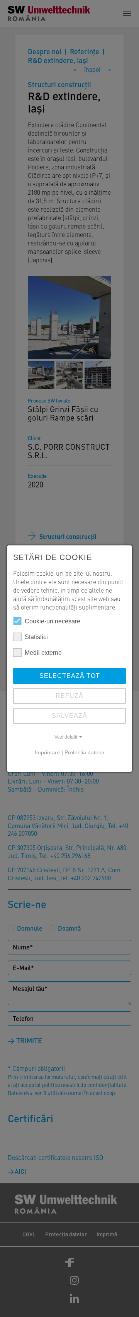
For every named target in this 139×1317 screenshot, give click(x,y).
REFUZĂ (69, 695)
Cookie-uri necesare (52, 621)
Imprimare (47, 752)
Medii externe (43, 652)
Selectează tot (69, 676)
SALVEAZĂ (69, 715)
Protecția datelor (84, 752)
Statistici (36, 637)
